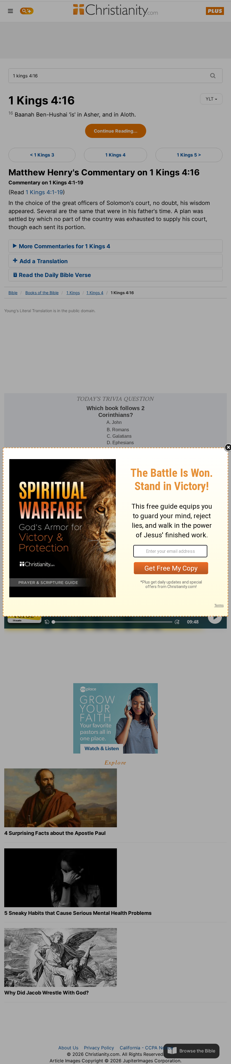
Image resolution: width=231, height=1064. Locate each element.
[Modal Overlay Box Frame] (115, 532)
